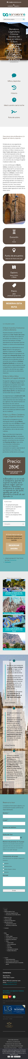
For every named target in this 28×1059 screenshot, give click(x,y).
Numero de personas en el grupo (13, 841)
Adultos (6, 863)
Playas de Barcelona (10, 959)
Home (5, 909)
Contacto (10, 6)
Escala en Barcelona (11, 950)
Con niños (9, 947)
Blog (5, 933)
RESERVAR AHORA (14, 547)
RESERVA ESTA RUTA (14, 305)
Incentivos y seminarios (11, 939)
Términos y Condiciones (11, 925)
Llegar (7, 934)
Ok (8, 1056)
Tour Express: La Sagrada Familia (14, 605)
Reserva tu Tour (8, 917)
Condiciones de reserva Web (13, 1044)
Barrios (9, 945)
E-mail (5, 820)
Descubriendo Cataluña (12, 949)
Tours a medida (7, 919)
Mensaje (5, 875)
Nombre (6, 813)
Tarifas (20, 1048)
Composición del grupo (10, 856)
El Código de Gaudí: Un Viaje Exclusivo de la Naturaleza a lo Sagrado (14, 587)
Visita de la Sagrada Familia (12, 913)
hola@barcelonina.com (10, 984)
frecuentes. (13, 560)
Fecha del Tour (8, 834)
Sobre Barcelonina (8, 922)
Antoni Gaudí (10, 942)
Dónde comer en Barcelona (12, 961)
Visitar (7, 941)
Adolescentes (8, 866)
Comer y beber (9, 936)
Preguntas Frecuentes (11, 923)
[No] (26, 1053)
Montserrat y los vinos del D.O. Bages (14, 641)
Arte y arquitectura (11, 944)
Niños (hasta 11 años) (10, 869)
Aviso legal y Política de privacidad (13, 1046)
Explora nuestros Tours (9, 911)
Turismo (6, 957)
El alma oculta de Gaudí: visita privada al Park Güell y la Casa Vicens (14, 623)
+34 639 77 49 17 (12, 982)
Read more (17, 1056)
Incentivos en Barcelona (9, 920)
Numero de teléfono (9, 827)
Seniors (6, 872)
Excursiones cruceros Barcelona (13, 914)
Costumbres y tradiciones (11, 937)
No (12, 1056)
